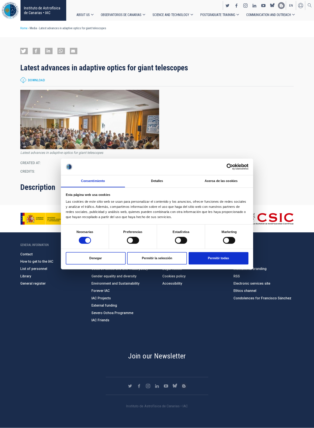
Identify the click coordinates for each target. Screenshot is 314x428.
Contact (26, 254)
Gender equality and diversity (113, 276)
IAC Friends (100, 320)
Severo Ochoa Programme (112, 313)
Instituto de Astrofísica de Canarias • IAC (42, 10)
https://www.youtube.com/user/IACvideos (263, 5)
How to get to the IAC (36, 261)
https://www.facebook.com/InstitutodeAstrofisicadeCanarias (236, 5)
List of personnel (33, 269)
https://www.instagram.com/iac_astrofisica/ (245, 5)
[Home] (10, 10)
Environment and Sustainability (115, 283)
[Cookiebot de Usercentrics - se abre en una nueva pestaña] (229, 167)
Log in (300, 5)
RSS (236, 276)
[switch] (133, 240)
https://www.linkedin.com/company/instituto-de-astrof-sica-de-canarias (254, 5)
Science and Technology (171, 15)
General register (33, 283)
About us (83, 15)
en (291, 5)
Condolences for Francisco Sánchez (262, 298)
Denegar (95, 258)
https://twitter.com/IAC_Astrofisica (227, 5)
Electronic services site (251, 283)
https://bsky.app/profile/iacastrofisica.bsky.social (272, 5)
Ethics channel (244, 291)
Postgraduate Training (217, 15)
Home (24, 28)
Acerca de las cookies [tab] (221, 181)
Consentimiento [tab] (93, 181)
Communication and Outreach (268, 15)
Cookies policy (174, 276)
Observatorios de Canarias (121, 15)
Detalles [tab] (157, 181)
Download (36, 80)
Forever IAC (100, 291)
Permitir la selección (157, 258)
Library (25, 276)
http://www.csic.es (270, 219)
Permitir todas (218, 258)
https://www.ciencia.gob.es (44, 219)
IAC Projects (101, 298)
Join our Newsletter (157, 356)
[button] (24, 51)
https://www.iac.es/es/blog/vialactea (281, 5)
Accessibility (172, 283)
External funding (104, 305)
